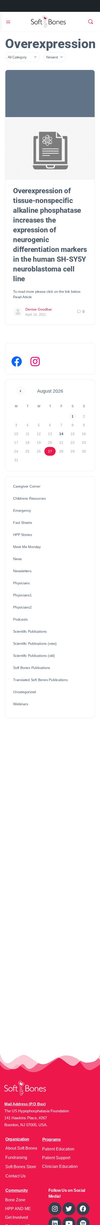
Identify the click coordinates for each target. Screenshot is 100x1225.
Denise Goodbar (38, 309)
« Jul (20, 391)
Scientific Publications (30, 631)
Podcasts (20, 619)
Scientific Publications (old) (34, 656)
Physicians (21, 583)
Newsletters (22, 571)
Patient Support (56, 1158)
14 (61, 434)
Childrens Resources (29, 498)
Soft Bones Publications (31, 668)
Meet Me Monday (27, 547)
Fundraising (16, 1157)
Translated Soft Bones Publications (40, 680)
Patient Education (58, 1149)
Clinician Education (60, 1166)
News (17, 559)
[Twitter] (69, 1208)
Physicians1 (22, 595)
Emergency (22, 510)
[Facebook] (17, 361)
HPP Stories (22, 535)
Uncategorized (24, 692)
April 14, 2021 (35, 314)
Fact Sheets (22, 523)
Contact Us (15, 1176)
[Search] (90, 21)
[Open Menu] (8, 21)
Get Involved (16, 1217)
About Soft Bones (21, 1148)
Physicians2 (22, 607)
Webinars (20, 704)
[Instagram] (35, 361)
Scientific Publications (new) (35, 643)
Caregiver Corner (27, 486)
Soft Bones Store (20, 1167)
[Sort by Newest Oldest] (55, 57)
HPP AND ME (18, 1208)
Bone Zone (15, 1200)
